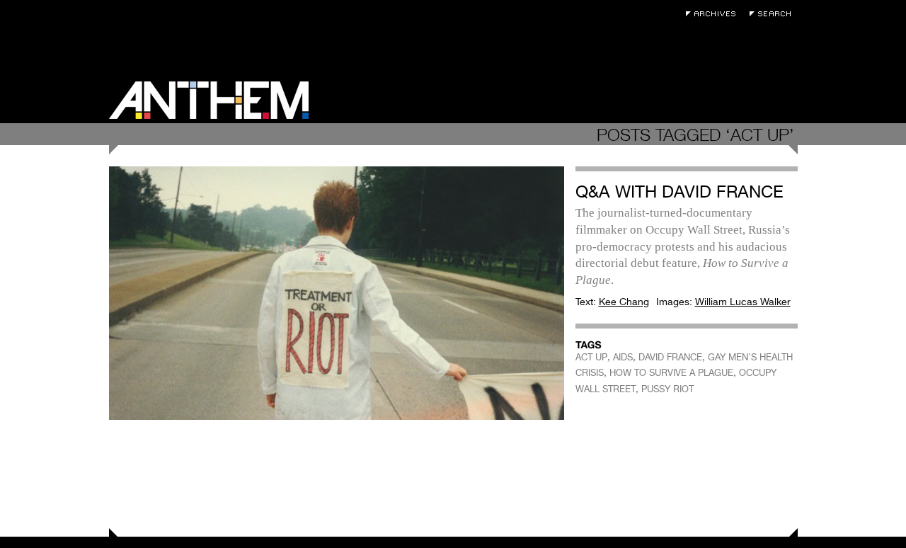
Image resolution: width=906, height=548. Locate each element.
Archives (714, 13)
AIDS (623, 357)
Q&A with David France (679, 191)
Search (774, 13)
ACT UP (591, 357)
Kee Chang (624, 301)
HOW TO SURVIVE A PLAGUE (671, 372)
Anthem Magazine (209, 100)
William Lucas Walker (743, 301)
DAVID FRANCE (670, 357)
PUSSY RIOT (667, 389)
